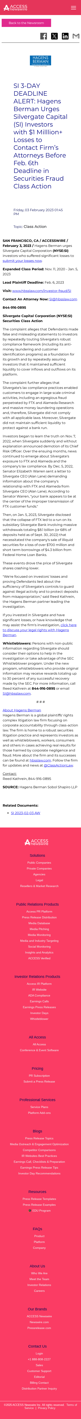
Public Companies (39, 862)
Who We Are (39, 1273)
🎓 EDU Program (39, 1210)
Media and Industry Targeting (39, 940)
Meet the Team (39, 1279)
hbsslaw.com (40, 760)
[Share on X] (54, 36)
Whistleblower (39, 1018)
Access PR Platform (39, 911)
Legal (39, 880)
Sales (39, 1365)
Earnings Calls (39, 1001)
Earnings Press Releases (39, 1007)
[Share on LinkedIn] (65, 36)
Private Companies (39, 868)
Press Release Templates (39, 1199)
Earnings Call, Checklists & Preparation (39, 1161)
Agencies (39, 874)
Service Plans (39, 1107)
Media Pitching (39, 929)
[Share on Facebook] (43, 36)
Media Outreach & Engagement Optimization (39, 1144)
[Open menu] (73, 8)
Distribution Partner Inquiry (39, 1388)
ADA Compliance (39, 995)
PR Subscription (39, 1075)
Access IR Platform (39, 983)
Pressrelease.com (39, 1328)
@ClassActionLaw (58, 765)
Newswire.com (39, 1322)
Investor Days (39, 1013)
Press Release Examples (39, 1204)
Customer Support (39, 1371)
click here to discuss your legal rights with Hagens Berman (40, 630)
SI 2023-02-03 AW (25, 813)
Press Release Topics (39, 1138)
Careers (39, 1290)
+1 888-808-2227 (39, 1359)
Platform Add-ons (39, 1112)
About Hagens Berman (22, 710)
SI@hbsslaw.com (63, 299)
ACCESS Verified (39, 958)
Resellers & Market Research (39, 886)
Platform (39, 1242)
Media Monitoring (39, 935)
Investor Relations (39, 1285)
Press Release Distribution (39, 917)
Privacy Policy (46, 1408)
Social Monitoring (39, 946)
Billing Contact (39, 1382)
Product (39, 1236)
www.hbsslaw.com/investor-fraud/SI (41, 291)
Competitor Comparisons (39, 1150)
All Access (39, 1044)
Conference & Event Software (39, 1050)
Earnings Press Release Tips (39, 1167)
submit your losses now (22, 261)
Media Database (39, 923)
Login (39, 1353)
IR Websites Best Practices (39, 1156)
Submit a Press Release (39, 1081)
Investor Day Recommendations (39, 1173)
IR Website (39, 989)
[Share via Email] (76, 36)
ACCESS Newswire (39, 1316)
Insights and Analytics (39, 952)
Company (39, 1247)
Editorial (39, 1376)
